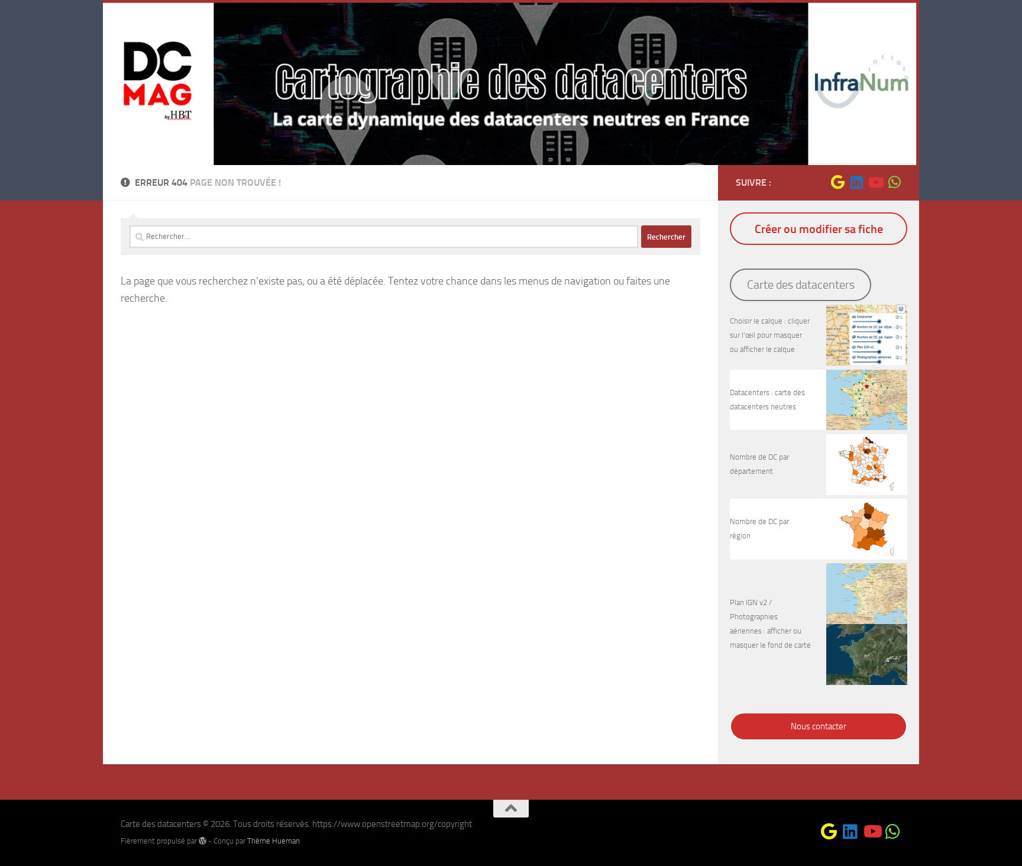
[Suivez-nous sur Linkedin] (856, 182)
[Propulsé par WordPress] (202, 841)
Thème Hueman (273, 840)
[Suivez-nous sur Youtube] (875, 182)
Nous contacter (818, 726)
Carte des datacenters (801, 284)
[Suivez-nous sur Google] (837, 182)
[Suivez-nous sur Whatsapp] (894, 182)
